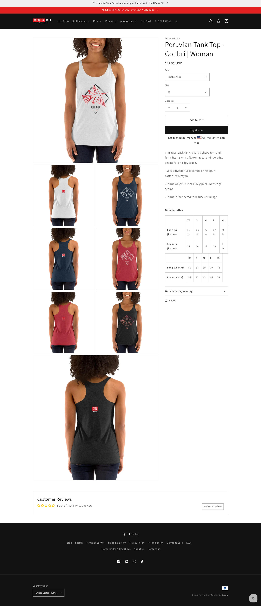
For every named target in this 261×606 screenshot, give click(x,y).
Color (167, 70)
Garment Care (175, 542)
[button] (211, 21)
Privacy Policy (136, 542)
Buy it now (196, 130)
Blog (69, 542)
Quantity (169, 100)
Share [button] (172, 300)
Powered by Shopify (219, 595)
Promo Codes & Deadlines (116, 548)
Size (167, 85)
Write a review (213, 506)
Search (79, 542)
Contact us (154, 548)
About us (139, 548)
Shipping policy (117, 542)
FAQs (189, 542)
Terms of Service (95, 542)
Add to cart (197, 120)
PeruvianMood (205, 595)
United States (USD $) (46, 592)
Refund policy (156, 542)
